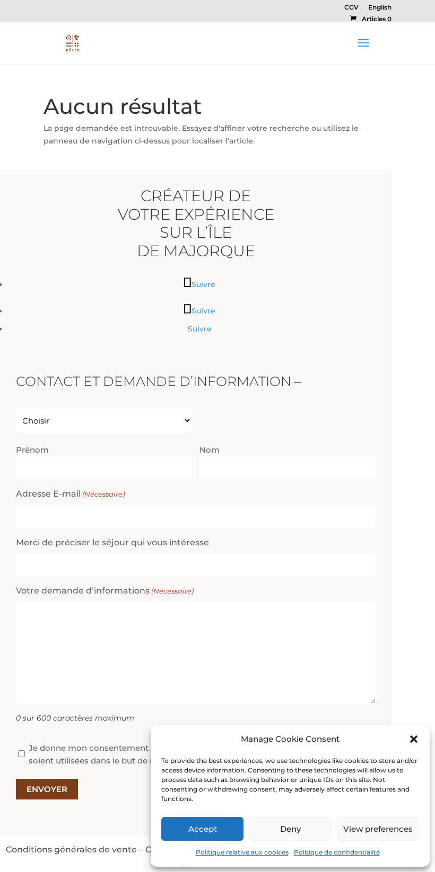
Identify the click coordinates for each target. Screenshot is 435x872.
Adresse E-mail (70, 494)
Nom (209, 450)
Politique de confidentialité (337, 852)
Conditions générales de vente (71, 849)
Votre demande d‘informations (105, 591)
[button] (413, 739)
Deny (290, 829)
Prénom (32, 450)
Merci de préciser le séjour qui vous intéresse (112, 542)
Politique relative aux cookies (242, 852)
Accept (202, 829)
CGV (351, 7)
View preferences (378, 829)
